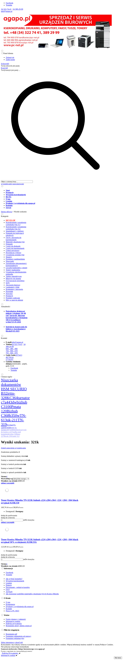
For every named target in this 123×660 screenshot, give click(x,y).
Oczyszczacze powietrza (15, 281)
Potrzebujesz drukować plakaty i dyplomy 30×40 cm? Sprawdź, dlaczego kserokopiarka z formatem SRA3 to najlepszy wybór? (16, 316)
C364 (13, 398)
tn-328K (8, 395)
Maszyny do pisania (13, 278)
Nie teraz (118, 658)
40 (19, 481)
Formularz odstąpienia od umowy (18, 636)
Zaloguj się (10, 57)
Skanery (9, 257)
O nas (8, 602)
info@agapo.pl (6, 11)
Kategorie (4, 216)
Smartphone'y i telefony (15, 231)
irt (9, 393)
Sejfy (8, 283)
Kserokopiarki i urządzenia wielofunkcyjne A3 (16, 223)
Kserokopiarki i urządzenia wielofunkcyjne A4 (16, 228)
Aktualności (5, 307)
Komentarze (10, 604)
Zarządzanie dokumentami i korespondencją (16, 264)
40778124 (9, 357)
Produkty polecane (13, 298)
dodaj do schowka (8, 518)
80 (21, 481)
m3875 (8, 430)
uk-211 (12, 420)
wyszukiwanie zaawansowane (12, 184)
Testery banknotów (13, 270)
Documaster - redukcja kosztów (18, 587)
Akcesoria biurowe (13, 285)
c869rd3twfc (15, 430)
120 (23, 481)
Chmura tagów (6, 377)
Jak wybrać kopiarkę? (14, 579)
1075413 (18, 355)
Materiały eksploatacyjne (15, 242)
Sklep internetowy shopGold (12, 642)
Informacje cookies (13, 621)
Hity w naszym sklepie (14, 300)
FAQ (8, 590)
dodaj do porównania (9, 515)
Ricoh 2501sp (9, 436)
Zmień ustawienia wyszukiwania (13, 448)
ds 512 (16, 436)
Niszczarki (10, 261)
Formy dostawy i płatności (16, 619)
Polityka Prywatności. (10, 653)
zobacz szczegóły (7, 483)
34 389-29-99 (18, 9)
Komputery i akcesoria (14, 289)
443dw (11, 402)
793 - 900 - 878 (12, 353)
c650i (8, 428)
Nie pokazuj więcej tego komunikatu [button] (15, 647)
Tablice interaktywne (14, 276)
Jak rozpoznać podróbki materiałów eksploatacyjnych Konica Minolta (32, 594)
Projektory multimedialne (15, 259)
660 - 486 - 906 (12, 349)
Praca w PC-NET (12, 611)
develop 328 (12, 434)
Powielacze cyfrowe (13, 253)
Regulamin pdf (11, 634)
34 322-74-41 (6, 9)
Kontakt (4, 338)
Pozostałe (9, 291)
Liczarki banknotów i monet (16, 268)
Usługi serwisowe (12, 250)
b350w (14, 415)
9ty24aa (10, 425)
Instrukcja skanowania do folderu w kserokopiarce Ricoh (16, 329)
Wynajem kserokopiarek (15, 581)
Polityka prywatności (14, 624)
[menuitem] (58, 190)
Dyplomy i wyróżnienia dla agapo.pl (20, 607)
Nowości (9, 294)
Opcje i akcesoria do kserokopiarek (13, 239)
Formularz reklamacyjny (15, 638)
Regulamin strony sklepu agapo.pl (19, 626)
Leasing (9, 583)
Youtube (9, 5)
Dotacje (9, 585)
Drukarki (9, 244)
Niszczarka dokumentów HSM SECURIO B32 (14, 386)
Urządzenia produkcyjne (15, 255)
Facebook (9, 3)
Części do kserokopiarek (15, 248)
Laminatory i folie (12, 287)
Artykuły (9, 592)
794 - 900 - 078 (12, 351)
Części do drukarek (13, 246)
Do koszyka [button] (29, 520)
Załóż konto (10, 60)
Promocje (9, 296)
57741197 (9, 359)
